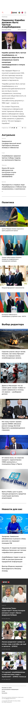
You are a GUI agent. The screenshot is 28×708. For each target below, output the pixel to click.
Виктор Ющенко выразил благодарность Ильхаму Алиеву (12, 568)
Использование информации (10, 689)
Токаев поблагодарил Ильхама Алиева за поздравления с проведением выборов (11, 259)
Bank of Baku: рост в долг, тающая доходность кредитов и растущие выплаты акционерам (14, 495)
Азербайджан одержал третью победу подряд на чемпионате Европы (11, 158)
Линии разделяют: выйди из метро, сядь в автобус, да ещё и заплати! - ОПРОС (14, 644)
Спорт (3, 152)
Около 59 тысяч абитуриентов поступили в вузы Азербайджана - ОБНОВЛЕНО (9, 172)
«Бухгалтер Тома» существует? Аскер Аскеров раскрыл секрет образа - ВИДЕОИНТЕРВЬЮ (13, 611)
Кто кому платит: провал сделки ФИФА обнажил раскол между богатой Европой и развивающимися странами (13, 426)
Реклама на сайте (7, 687)
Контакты (4, 693)
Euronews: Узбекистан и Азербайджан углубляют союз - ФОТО (14, 315)
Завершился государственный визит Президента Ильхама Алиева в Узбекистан (11, 144)
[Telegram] (16, 128)
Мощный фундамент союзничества (13, 288)
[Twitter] (12, 128)
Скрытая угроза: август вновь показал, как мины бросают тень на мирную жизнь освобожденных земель (13, 355)
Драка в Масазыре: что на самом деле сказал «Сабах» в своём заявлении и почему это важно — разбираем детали (13, 390)
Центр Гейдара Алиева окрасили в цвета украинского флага (13, 229)
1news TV (4, 605)
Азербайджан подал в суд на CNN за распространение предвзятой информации (13, 559)
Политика (4, 16)
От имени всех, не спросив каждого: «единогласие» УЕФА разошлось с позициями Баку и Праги (13, 461)
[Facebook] (10, 128)
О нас (3, 691)
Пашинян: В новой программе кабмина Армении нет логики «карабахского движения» (14, 550)
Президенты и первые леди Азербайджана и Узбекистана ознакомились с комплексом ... (14, 188)
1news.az (7, 698)
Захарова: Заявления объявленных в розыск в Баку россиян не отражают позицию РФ (14, 540)
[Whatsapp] (14, 128)
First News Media (6, 29)
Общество (4, 165)
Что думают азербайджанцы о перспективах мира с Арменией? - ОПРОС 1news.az (14, 674)
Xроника (4, 138)
